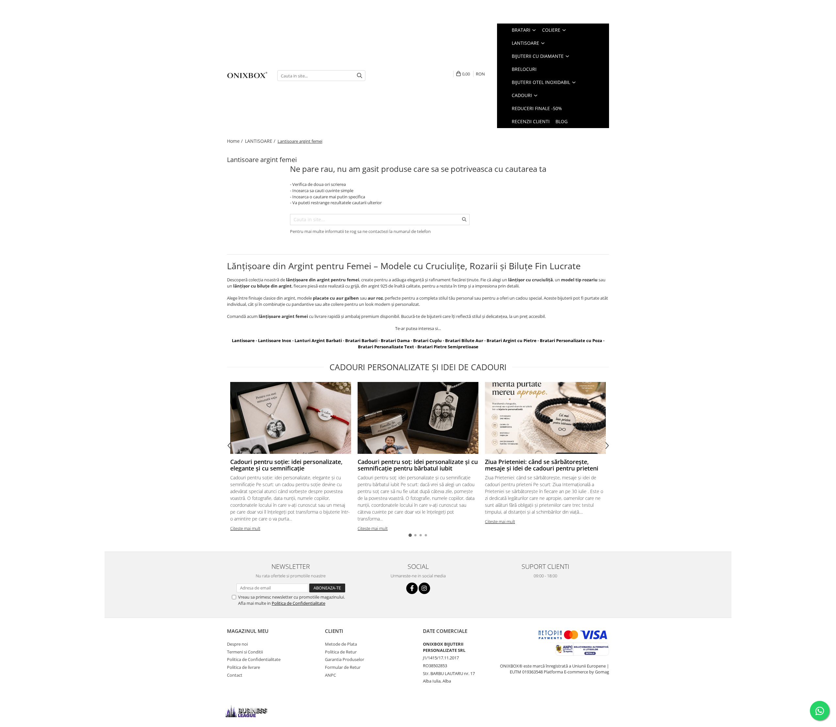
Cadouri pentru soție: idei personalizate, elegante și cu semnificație (286, 465)
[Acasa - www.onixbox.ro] (247, 76)
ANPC (330, 675)
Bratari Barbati (361, 340)
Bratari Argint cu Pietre (512, 340)
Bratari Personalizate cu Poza (571, 340)
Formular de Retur (343, 667)
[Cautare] (359, 75)
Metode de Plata (341, 644)
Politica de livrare (243, 667)
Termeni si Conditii (245, 652)
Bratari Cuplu (427, 340)
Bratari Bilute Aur (464, 340)
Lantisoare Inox (274, 340)
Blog (561, 121)
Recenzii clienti (531, 121)
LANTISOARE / (261, 141)
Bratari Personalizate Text (386, 347)
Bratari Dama (395, 340)
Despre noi (237, 644)
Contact (234, 675)
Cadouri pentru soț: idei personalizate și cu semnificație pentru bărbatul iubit (418, 465)
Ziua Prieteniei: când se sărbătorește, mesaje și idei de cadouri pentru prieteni (541, 465)
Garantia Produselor (344, 659)
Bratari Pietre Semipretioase (447, 347)
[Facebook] (412, 588)
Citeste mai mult (245, 528)
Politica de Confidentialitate (298, 603)
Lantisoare (243, 340)
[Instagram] (424, 588)
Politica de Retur (341, 652)
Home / (235, 141)
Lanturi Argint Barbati (318, 340)
